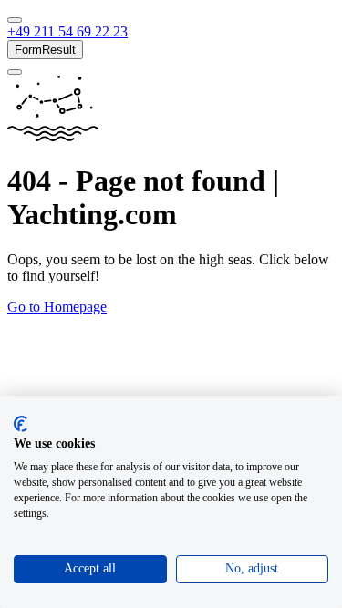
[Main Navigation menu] (14, 20)
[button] (67, 31)
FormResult (45, 50)
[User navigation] (14, 72)
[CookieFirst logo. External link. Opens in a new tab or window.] (20, 424)
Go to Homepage (57, 306)
